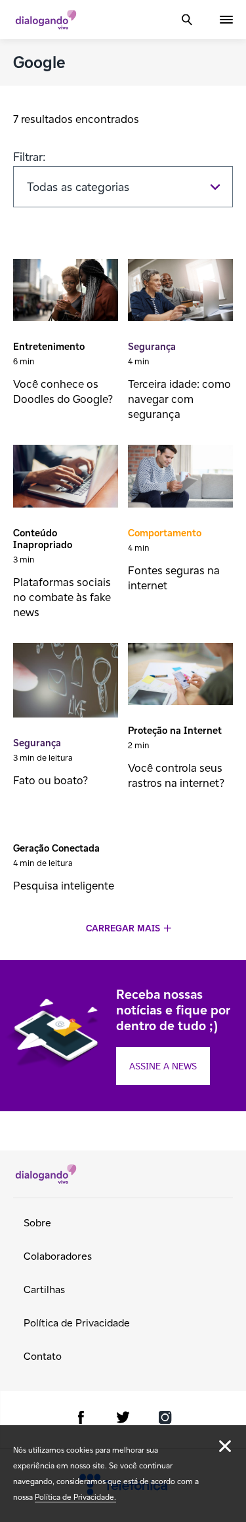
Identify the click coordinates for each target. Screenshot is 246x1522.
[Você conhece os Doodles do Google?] (65, 291)
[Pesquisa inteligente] (65, 820)
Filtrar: (29, 156)
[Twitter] (123, 1420)
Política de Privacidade (77, 1323)
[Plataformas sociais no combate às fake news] (65, 477)
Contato (43, 1356)
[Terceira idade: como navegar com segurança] (180, 291)
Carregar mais (123, 928)
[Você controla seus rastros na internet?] (180, 675)
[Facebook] (81, 1420)
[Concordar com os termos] (225, 1446)
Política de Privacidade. (75, 1497)
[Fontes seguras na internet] (180, 477)
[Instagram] (165, 1420)
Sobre (37, 1223)
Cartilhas (44, 1289)
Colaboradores (58, 1256)
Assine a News (163, 1066)
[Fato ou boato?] (65, 682)
